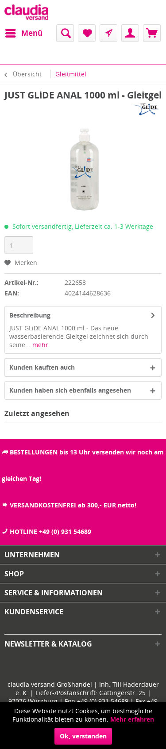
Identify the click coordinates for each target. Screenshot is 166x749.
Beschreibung (29, 315)
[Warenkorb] (152, 33)
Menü (31, 33)
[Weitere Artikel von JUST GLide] (146, 109)
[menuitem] (23, 33)
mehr (39, 344)
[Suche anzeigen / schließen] (65, 33)
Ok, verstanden (83, 736)
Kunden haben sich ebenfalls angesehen (70, 390)
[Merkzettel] (87, 33)
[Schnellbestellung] (108, 33)
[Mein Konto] (130, 33)
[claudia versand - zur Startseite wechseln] (26, 12)
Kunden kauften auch (42, 367)
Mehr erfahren (132, 719)
